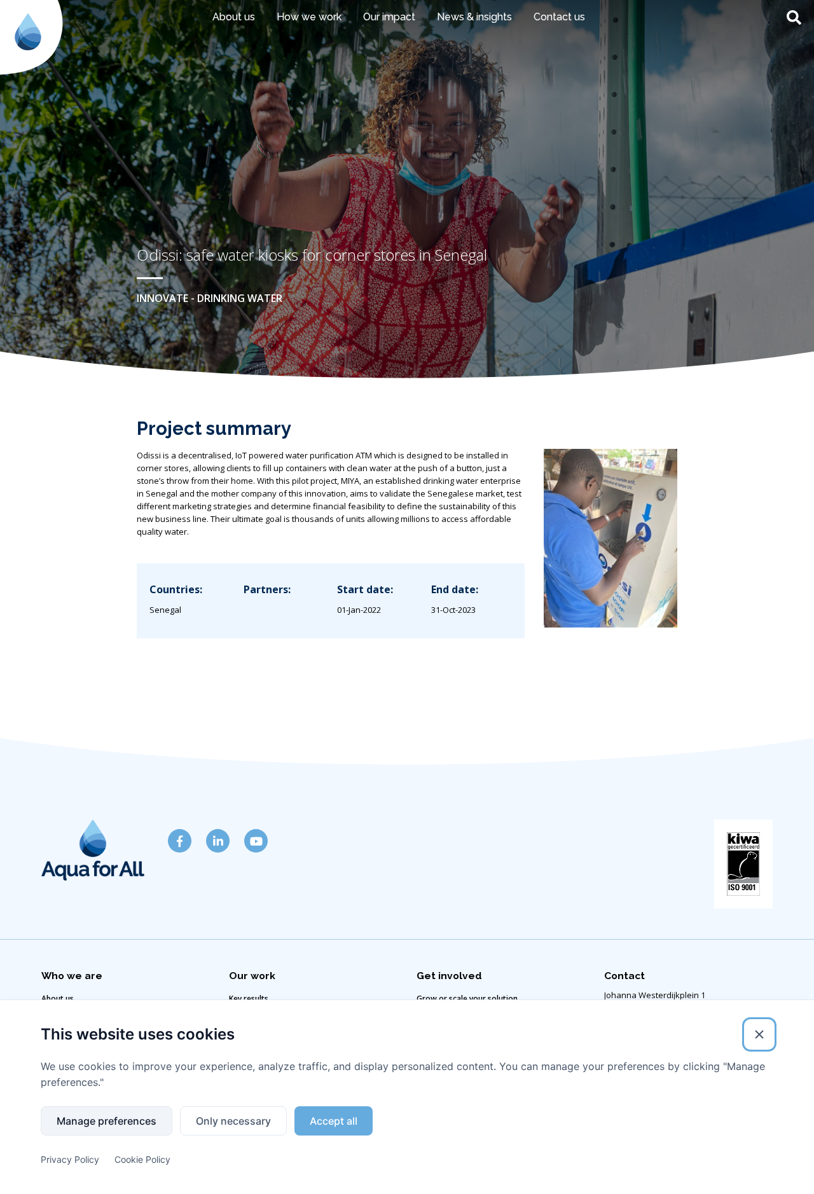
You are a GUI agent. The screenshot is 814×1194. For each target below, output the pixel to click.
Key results (248, 998)
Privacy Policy (70, 1159)
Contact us (559, 17)
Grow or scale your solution (467, 998)
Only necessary (233, 1121)
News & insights (474, 17)
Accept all (333, 1121)
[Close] (759, 1034)
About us (57, 998)
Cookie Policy (142, 1159)
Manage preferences (106, 1121)
